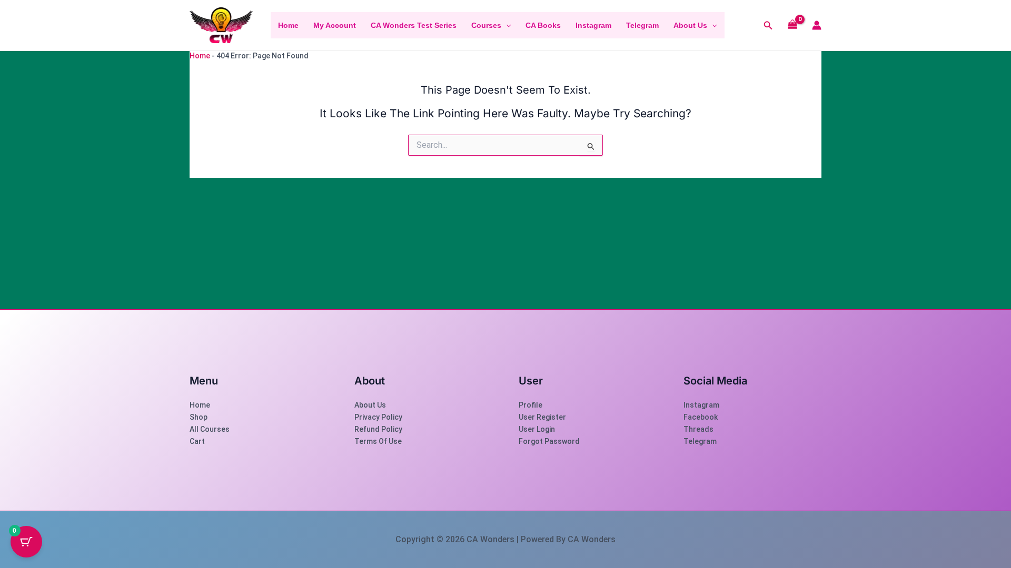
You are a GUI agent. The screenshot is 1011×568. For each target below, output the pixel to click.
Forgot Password (549, 441)
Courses (486, 25)
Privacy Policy (378, 417)
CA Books (543, 25)
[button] (506, 25)
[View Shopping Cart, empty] (792, 25)
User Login (537, 429)
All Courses (210, 429)
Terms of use (378, 441)
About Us (690, 25)
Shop (198, 417)
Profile (530, 405)
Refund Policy (378, 429)
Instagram (593, 25)
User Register (542, 417)
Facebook (700, 417)
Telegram (642, 25)
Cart (197, 441)
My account (334, 25)
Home (288, 25)
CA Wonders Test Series (414, 25)
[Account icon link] (816, 25)
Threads (698, 429)
